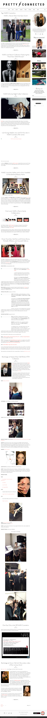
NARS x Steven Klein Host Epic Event (16, 16)
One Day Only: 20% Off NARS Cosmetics (16, 625)
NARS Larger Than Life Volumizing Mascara (13, 342)
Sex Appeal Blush (5, 487)
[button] (45, 10)
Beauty (17, 9)
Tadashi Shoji (8, 262)
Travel (25, 9)
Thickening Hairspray (16, 439)
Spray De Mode (26, 439)
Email (33, 95)
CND (11, 523)
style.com (19, 370)
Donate (30, 9)
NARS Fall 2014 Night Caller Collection (15, 94)
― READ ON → (16, 50)
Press (34, 9)
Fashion (21, 9)
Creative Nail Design (6, 522)
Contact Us (22, 712)
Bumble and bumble (18, 680)
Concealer (4, 482)
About (38, 9)
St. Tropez (25, 287)
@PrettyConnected (27, 351)
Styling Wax (3, 440)
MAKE (28, 197)
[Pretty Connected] (23, 4)
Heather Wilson (4, 669)
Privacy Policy (26, 712)
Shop (13, 9)
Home (9, 9)
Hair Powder (22, 439)
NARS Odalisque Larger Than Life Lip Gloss (10, 344)
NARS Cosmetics (25, 44)
